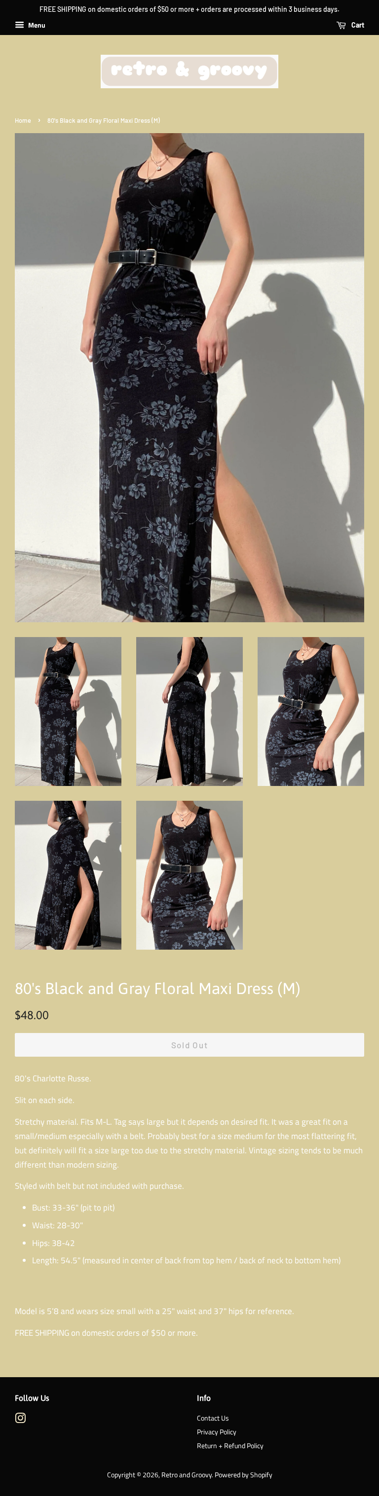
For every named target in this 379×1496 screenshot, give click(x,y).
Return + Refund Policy (230, 1445)
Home (23, 120)
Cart (357, 25)
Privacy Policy (216, 1431)
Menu (36, 25)
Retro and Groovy (186, 1474)
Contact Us (213, 1418)
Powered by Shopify (243, 1474)
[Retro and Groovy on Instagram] (20, 1420)
